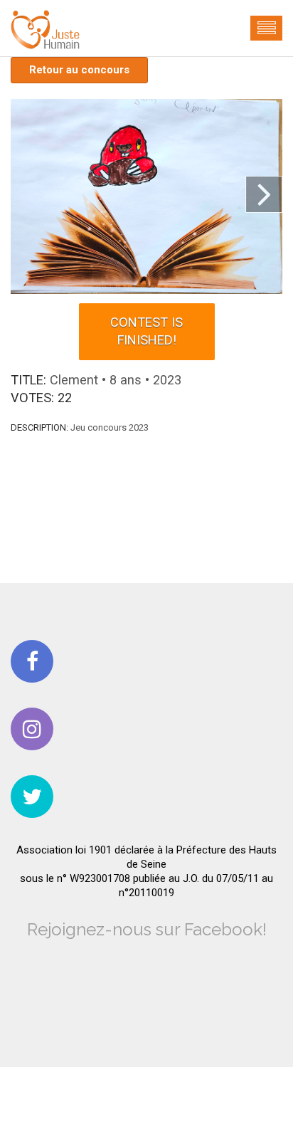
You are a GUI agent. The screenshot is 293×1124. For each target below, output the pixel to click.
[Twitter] (32, 796)
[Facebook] (32, 661)
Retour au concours (79, 69)
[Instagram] (32, 729)
